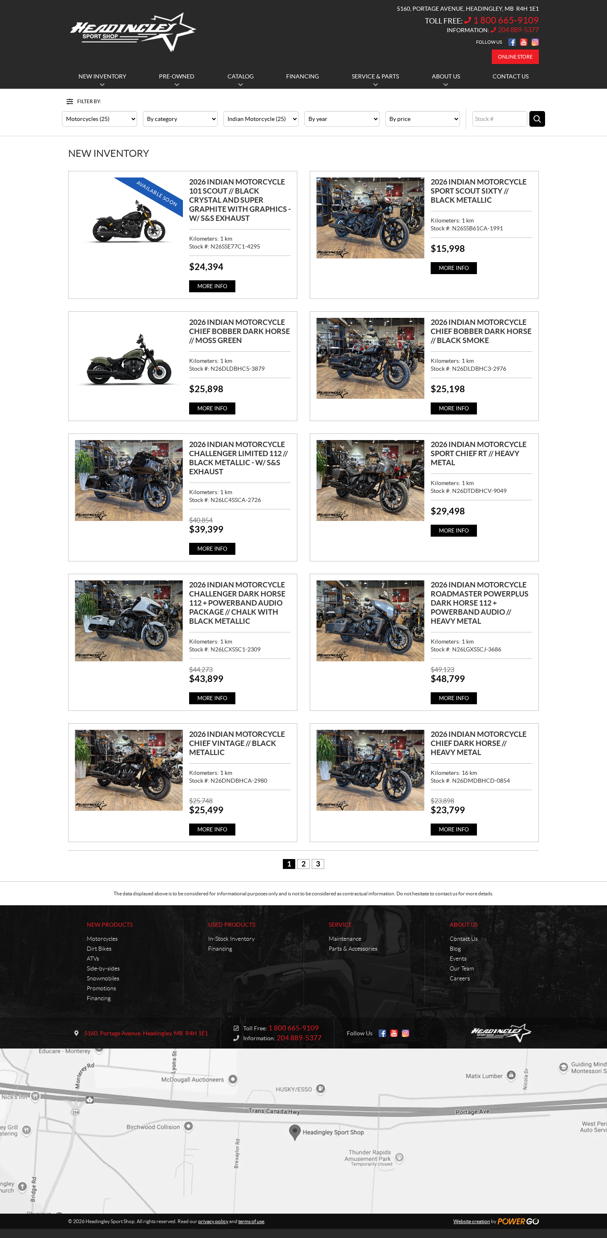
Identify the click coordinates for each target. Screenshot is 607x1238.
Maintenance (345, 938)
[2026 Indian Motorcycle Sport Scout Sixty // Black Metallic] (370, 218)
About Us (464, 924)
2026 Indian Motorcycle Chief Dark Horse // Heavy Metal (478, 743)
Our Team (462, 968)
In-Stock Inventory (231, 938)
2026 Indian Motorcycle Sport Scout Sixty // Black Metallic (478, 191)
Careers (460, 978)
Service (340, 924)
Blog (455, 948)
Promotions (101, 988)
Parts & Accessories (353, 948)
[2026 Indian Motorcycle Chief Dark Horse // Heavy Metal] (370, 770)
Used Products (231, 924)
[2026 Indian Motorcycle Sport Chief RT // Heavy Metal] (370, 480)
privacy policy (213, 1221)
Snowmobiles (103, 978)
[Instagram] (535, 42)
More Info (212, 286)
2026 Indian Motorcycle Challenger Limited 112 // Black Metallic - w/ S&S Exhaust (238, 458)
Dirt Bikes (99, 948)
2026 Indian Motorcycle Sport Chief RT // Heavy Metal (478, 453)
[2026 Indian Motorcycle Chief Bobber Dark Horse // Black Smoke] (370, 358)
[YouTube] (523, 42)
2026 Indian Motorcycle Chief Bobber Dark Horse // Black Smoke (481, 331)
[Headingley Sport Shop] (133, 32)
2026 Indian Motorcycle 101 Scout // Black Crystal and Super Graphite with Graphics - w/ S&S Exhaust (240, 200)
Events (458, 958)
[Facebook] (512, 42)
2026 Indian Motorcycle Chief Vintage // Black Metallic (237, 743)
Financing (99, 998)
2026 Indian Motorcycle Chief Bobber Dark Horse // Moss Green (239, 331)
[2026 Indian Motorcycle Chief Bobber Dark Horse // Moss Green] (129, 358)
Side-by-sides (103, 968)
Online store (515, 56)
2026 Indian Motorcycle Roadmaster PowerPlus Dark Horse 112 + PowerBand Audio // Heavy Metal (480, 602)
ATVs (93, 958)
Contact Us (464, 938)
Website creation (471, 1221)
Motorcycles (102, 938)
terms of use (251, 1221)
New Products (110, 924)
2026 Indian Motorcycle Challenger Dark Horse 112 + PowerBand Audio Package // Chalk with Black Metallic (237, 602)
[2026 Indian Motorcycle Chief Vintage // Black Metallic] (129, 770)
